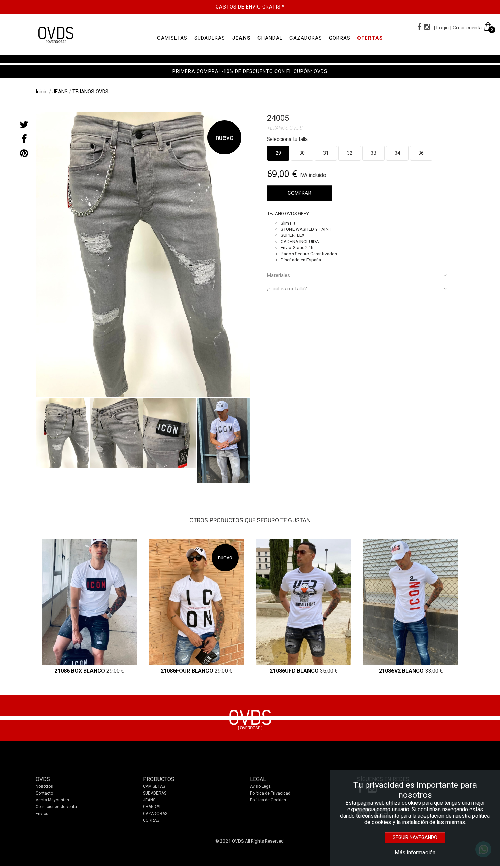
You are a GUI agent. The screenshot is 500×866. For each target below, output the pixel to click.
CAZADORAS (305, 38)
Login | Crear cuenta (459, 27)
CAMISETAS (172, 38)
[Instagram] (426, 27)
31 (326, 153)
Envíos (42, 813)
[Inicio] (56, 34)
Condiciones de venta (56, 806)
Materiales (278, 275)
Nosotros (44, 786)
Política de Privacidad (270, 793)
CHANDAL (270, 38)
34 (397, 153)
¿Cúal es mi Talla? (287, 288)
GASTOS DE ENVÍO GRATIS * (250, 7)
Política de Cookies (268, 800)
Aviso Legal (261, 786)
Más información (415, 852)
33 (373, 153)
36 (421, 153)
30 (302, 153)
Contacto (44, 793)
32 (349, 153)
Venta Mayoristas (52, 800)
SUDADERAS (209, 38)
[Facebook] (418, 27)
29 (278, 153)
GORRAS (339, 38)
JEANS (241, 38)
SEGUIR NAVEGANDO (415, 837)
